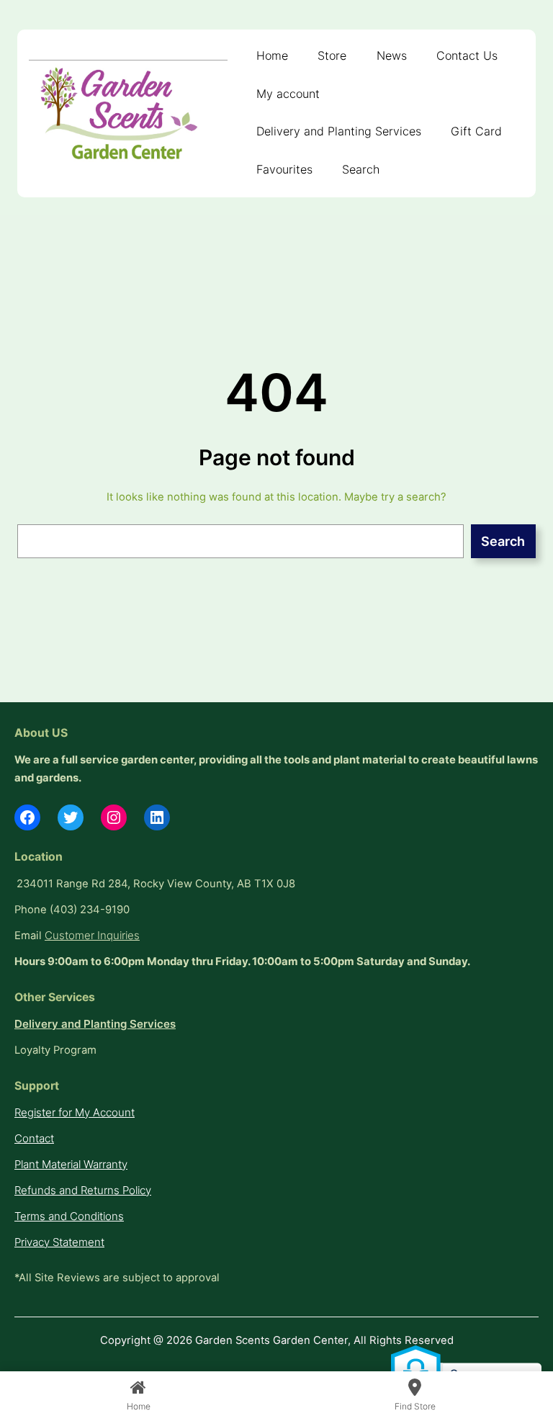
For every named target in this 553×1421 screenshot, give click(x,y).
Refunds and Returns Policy (82, 1190)
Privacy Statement (59, 1242)
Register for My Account (74, 1112)
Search (503, 541)
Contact (34, 1138)
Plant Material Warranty (70, 1164)
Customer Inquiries (92, 935)
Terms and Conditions (69, 1216)
